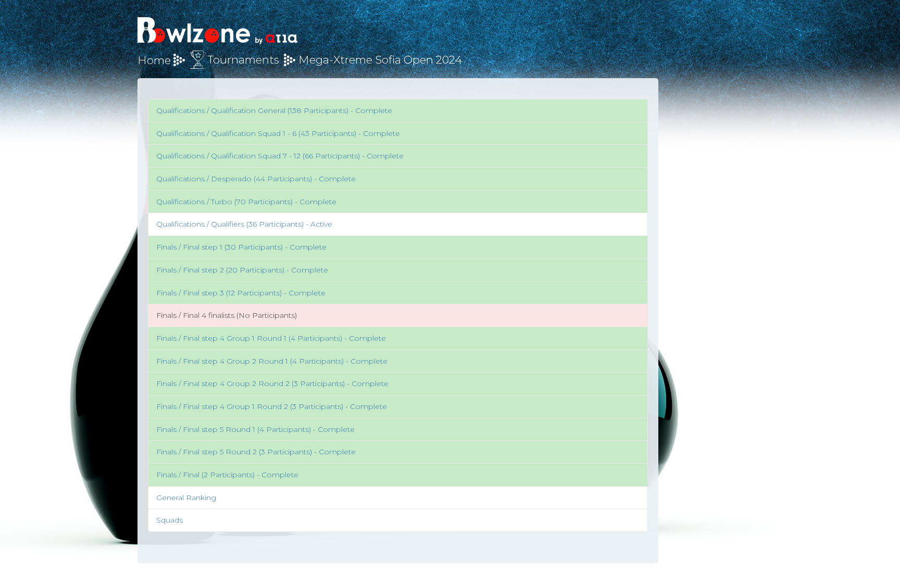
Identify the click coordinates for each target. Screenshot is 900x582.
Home (154, 60)
